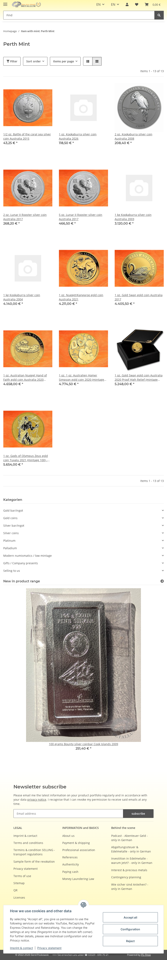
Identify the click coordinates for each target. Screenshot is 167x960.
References (70, 857)
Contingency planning (126, 877)
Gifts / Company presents (20, 563)
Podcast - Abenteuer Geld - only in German (129, 838)
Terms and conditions (28, 843)
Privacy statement (49, 948)
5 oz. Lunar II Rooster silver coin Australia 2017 (80, 217)
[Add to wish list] (45, 90)
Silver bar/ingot (13, 525)
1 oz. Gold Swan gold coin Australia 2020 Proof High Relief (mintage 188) (139, 377)
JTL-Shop (146, 955)
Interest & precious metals (129, 870)
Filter (13, 61)
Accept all (130, 917)
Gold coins (10, 518)
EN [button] (98, 4)
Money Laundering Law (78, 879)
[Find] (159, 15)
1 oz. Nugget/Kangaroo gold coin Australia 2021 (81, 297)
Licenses (19, 897)
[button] (127, 4)
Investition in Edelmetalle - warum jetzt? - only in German (131, 861)
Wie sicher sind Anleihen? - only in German (129, 887)
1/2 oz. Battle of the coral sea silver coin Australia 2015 (27, 136)
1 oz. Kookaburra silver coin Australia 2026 (78, 136)
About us (68, 836)
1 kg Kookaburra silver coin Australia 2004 (21, 297)
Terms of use (22, 876)
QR (15, 890)
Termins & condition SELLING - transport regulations (34, 852)
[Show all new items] (162, 581)
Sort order (33, 61)
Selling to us (11, 571)
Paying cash (70, 872)
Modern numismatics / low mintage (27, 556)
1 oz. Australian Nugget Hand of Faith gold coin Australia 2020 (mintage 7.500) (25, 377)
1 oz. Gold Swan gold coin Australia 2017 (139, 297)
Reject (130, 941)
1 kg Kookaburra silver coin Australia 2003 (133, 217)
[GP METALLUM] (27, 4)
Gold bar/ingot (13, 510)
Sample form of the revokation (34, 861)
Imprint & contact (21, 948)
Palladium (10, 548)
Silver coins (11, 533)
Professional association (78, 850)
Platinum (9, 541)
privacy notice (36, 799)
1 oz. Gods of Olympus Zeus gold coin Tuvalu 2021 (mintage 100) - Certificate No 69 (25, 458)
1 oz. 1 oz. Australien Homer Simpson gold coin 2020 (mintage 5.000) (81, 377)
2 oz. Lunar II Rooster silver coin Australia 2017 (25, 217)
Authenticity (70, 864)
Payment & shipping (76, 843)
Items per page (63, 61)
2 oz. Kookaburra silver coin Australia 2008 (133, 136)
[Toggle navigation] (5, 2)
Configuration (130, 929)
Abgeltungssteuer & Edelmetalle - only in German (131, 849)
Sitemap (19, 883)
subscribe (138, 813)
